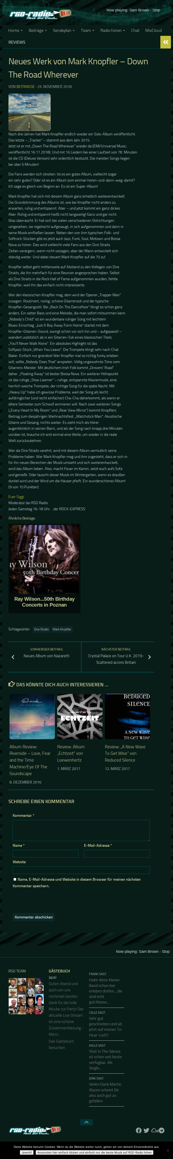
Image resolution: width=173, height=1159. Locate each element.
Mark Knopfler (62, 629)
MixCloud (153, 30)
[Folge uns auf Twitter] (146, 1130)
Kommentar (23, 815)
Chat (135, 30)
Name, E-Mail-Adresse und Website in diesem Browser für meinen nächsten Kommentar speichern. (77, 882)
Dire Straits (41, 629)
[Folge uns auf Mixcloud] (154, 1130)
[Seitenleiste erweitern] (165, 42)
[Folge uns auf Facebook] (139, 1130)
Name (19, 845)
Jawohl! (27, 1152)
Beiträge (36, 30)
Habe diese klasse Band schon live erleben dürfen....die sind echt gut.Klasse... (105, 991)
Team (86, 30)
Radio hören (111, 30)
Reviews (16, 42)
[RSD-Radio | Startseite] (40, 14)
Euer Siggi (16, 496)
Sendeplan (62, 30)
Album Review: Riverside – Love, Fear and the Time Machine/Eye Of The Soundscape (29, 760)
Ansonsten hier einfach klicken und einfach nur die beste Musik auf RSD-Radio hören (94, 1152)
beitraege (25, 87)
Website (19, 862)
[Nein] (168, 1150)
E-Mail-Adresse (98, 845)
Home (13, 30)
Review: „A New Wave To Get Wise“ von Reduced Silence (125, 753)
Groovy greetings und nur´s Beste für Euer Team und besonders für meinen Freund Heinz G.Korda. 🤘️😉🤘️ (66, 1002)
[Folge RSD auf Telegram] (162, 1130)
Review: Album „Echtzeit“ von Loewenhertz (71, 753)
